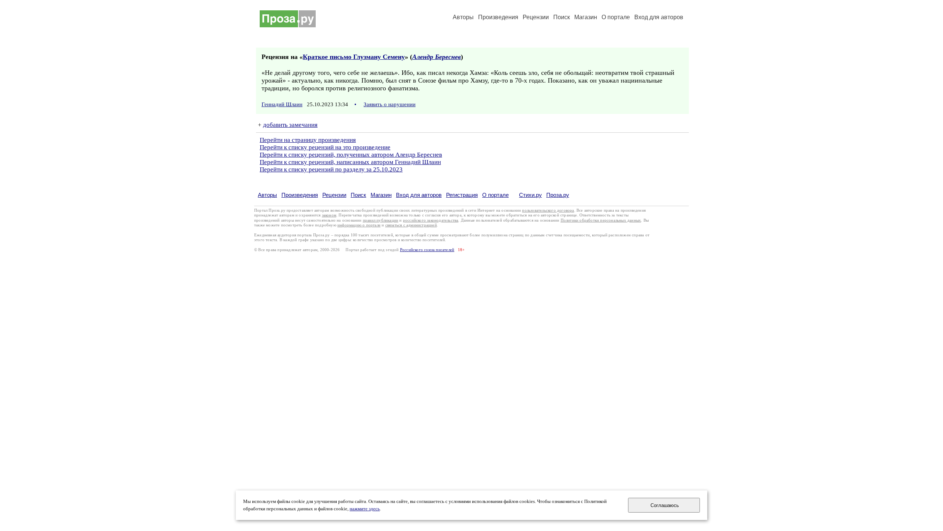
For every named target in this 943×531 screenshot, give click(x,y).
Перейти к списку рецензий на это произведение (325, 147)
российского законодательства (431, 220)
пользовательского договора (548, 210)
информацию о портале (359, 225)
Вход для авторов (658, 17)
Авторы (463, 17)
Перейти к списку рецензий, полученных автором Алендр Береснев (351, 154)
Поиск (561, 17)
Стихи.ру (530, 195)
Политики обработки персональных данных (601, 220)
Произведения (498, 17)
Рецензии (536, 17)
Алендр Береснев (436, 56)
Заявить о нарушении (390, 104)
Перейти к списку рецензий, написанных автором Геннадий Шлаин (350, 162)
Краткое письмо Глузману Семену (354, 56)
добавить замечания (290, 124)
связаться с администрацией (411, 225)
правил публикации (380, 220)
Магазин (585, 17)
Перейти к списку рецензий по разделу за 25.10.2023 (331, 169)
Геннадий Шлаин (282, 104)
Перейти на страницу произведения (308, 139)
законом (329, 215)
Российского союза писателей (427, 250)
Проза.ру (557, 195)
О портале (495, 195)
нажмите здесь (365, 508)
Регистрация (462, 195)
